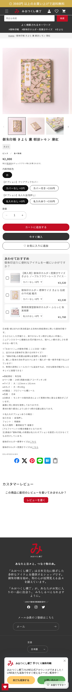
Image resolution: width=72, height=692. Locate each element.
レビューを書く (36, 500)
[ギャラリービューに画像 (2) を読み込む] (36, 126)
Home (11, 35)
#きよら (59, 29)
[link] (15, 278)
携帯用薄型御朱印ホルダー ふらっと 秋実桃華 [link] (42, 309)
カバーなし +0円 (15, 188)
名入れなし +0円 (15, 201)
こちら (33, 441)
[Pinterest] (32, 462)
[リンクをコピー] (55, 461)
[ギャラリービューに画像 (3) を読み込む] (55, 126)
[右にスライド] (68, 126)
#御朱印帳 (14, 29)
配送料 (9, 163)
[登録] (55, 626)
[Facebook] (17, 462)
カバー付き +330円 (44, 188)
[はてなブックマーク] (48, 462)
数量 (5, 208)
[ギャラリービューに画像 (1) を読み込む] (17, 126)
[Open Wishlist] (56, 11)
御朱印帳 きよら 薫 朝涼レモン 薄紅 (33, 35)
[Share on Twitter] (24, 462)
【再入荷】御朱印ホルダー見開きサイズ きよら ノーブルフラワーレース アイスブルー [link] (43, 274)
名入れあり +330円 (44, 201)
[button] (6, 11)
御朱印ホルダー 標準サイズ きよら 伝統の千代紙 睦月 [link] (43, 292)
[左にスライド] (3, 126)
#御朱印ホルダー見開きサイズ (37, 29)
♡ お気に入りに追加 (36, 245)
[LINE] (40, 462)
